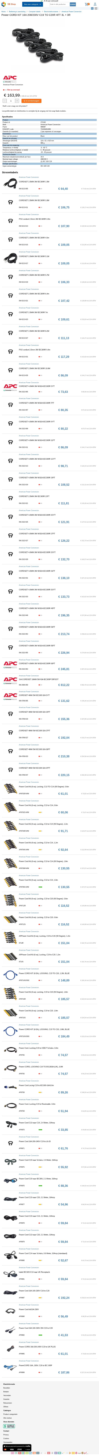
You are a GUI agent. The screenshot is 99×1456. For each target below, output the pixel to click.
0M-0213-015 (23, 245)
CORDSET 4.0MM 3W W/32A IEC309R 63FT (37, 663)
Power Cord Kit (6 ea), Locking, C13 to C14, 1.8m (38, 880)
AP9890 (22, 1316)
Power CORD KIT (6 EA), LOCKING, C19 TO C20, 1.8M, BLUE (44, 1029)
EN (96, 8)
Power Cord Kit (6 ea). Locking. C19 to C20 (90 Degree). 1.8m (43, 992)
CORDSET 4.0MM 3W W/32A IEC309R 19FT (37, 478)
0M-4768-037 (23, 775)
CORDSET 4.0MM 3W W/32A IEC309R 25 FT (37, 515)
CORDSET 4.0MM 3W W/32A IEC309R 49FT (37, 608)
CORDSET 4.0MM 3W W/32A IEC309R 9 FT (37, 422)
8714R (21, 943)
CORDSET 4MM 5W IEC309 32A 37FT (34, 768)
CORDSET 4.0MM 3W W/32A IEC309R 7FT (36, 403)
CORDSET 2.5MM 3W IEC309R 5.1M (34, 256)
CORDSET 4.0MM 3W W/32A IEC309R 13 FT (37, 459)
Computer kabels (35, 11)
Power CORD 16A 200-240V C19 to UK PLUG (37, 1347)
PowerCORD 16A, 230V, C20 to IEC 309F (35, 1365)
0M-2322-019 (23, 485)
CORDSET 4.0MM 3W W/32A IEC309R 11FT (37, 440)
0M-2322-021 (23, 503)
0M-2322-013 (23, 466)
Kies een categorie (31, 4)
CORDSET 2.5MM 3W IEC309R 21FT (34, 496)
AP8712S (22, 924)
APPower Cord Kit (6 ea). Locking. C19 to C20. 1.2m (39, 955)
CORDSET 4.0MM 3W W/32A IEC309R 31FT (37, 571)
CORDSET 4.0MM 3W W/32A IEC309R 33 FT (37, 590)
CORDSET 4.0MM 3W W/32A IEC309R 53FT (37, 627)
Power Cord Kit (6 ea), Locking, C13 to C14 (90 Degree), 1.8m (43, 861)
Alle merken (7, 1418)
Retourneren (7, 1403)
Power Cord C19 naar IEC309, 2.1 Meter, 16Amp (38, 1179)
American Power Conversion (71, 11)
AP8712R (22, 906)
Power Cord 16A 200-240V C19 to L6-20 (35, 1141)
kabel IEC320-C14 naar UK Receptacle (34, 1272)
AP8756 (22, 1074)
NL (92, 8)
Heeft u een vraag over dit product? (15, 106)
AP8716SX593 (24, 1036)
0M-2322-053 (23, 634)
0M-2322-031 (23, 578)
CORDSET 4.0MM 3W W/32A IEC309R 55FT (37, 646)
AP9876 (22, 1186)
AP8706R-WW (24, 868)
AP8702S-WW (24, 812)
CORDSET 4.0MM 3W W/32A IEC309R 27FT (37, 534)
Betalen (6, 1392)
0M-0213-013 (23, 226)
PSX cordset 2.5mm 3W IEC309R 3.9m (34, 219)
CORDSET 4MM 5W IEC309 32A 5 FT (34, 695)
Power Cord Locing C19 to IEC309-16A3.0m (36, 1085)
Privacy (6, 1435)
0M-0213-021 (23, 301)
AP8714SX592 (24, 980)
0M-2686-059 (23, 685)
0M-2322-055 (23, 653)
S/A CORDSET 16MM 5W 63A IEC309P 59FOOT (38, 679)
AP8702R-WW (24, 794)
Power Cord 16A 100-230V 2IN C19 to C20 (36, 1328)
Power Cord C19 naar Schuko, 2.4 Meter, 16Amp (38, 1160)
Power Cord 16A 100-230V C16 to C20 (34, 1291)
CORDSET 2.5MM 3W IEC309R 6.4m (34, 294)
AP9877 (22, 1204)
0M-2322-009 (23, 429)
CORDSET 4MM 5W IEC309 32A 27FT (34, 731)
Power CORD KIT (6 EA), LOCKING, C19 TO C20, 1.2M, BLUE (44, 973)
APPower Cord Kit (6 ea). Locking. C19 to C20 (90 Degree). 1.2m (44, 936)
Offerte (5, 1407)
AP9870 (22, 1130)
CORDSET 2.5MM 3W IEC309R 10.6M (34, 368)
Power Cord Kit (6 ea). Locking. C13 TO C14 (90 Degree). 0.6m (44, 787)
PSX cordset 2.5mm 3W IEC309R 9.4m (34, 350)
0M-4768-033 (23, 756)
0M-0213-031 (23, 357)
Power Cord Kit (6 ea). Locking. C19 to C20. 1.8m (38, 1011)
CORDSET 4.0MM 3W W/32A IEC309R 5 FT (37, 386)
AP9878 (22, 1223)
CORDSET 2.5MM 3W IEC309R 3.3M (34, 200)
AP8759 (22, 1111)
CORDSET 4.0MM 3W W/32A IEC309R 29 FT (37, 552)
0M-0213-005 (23, 189)
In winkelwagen (32, 101)
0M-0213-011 (23, 207)
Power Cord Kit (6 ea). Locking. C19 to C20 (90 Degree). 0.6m (43, 899)
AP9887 (22, 1298)
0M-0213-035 (23, 375)
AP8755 (22, 1055)
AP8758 (22, 1092)
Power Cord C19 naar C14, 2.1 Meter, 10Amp (37, 1216)
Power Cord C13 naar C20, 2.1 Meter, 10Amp (37, 1235)
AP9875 (22, 1167)
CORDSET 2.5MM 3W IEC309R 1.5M (34, 182)
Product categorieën (10, 1414)
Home (3, 11)
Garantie (6, 1399)
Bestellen (6, 1388)
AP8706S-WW (24, 887)
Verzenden (7, 1395)
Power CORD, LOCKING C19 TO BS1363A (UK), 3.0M (41, 1067)
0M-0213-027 (23, 338)
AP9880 (22, 1260)
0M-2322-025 (23, 522)
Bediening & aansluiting (17, 11)
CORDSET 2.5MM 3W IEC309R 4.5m (34, 238)
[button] (72, 21)
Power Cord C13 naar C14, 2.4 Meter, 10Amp (37, 1123)
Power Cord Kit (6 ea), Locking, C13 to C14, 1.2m (38, 843)
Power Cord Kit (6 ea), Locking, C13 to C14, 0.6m (38, 805)
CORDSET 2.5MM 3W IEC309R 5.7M (34, 275)
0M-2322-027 (23, 541)
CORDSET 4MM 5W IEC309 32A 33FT (34, 749)
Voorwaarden (7, 1442)
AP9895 (22, 1354)
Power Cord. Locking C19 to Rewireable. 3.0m (37, 1104)
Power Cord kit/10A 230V (29, 1309)
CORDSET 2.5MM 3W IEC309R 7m (33, 312)
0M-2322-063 (23, 669)
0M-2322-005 (23, 392)
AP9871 (22, 1148)
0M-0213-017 (23, 263)
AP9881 (22, 1279)
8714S (21, 962)
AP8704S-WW (24, 850)
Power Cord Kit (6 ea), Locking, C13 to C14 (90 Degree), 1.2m (43, 824)
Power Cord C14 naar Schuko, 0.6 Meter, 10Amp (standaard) (43, 1253)
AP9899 (22, 1372)
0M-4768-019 (23, 719)
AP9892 (22, 1335)
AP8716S (22, 1018)
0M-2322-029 (23, 559)
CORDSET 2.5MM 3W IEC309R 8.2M (34, 331)
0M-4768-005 (23, 701)
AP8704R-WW (24, 831)
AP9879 (22, 1242)
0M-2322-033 (23, 597)
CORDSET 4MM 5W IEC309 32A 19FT (34, 712)
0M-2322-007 (23, 410)
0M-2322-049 (23, 615)
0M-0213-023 (23, 319)
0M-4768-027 (23, 738)
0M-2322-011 (23, 447)
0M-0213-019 (23, 282)
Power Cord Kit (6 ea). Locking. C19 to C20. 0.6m (38, 917)
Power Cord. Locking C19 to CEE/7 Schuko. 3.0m (38, 1048)
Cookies (6, 1438)
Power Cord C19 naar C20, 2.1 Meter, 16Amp (37, 1197)
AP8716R (22, 999)
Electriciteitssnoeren (51, 11)
